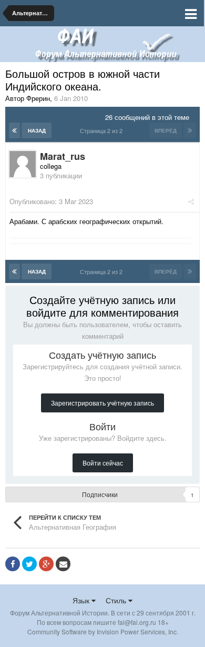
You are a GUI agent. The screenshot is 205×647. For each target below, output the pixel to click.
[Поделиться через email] (63, 564)
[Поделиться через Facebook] (12, 564)
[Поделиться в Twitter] (29, 564)
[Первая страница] (14, 130)
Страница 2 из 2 (103, 130)
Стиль (117, 600)
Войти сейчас (103, 462)
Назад (37, 130)
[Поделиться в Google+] (46, 564)
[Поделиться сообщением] (191, 201)
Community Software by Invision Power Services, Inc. (102, 631)
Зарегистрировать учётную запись (102, 402)
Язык (82, 600)
